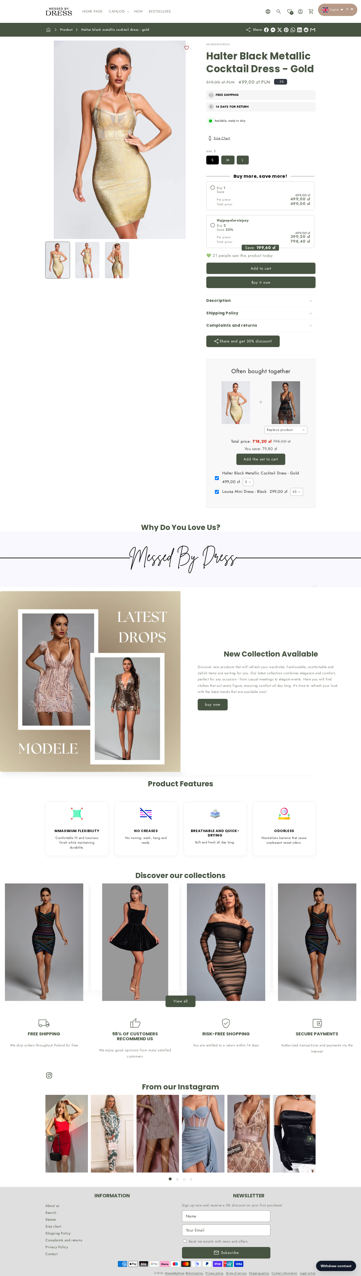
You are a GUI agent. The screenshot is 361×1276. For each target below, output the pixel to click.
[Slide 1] (170, 1179)
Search (50, 1212)
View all (180, 1001)
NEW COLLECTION (132, 981)
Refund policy (194, 1273)
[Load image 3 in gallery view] (117, 260)
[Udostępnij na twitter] (279, 30)
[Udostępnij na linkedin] (299, 30)
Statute (50, 1219)
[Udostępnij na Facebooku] (266, 30)
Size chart (53, 1226)
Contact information (284, 1273)
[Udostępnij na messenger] (273, 30)
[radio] (260, 196)
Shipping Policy (58, 1233)
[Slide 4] (191, 1179)
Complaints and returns (63, 1240)
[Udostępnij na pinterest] (286, 30)
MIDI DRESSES (223, 981)
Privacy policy (214, 1273)
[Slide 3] (184, 1179)
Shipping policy (259, 1273)
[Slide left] (50, 1138)
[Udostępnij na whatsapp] (293, 30)
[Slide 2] (177, 1179)
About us (52, 1205)
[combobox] (285, 430)
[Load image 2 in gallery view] (87, 260)
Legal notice (308, 1273)
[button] (118, 11)
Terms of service (236, 1273)
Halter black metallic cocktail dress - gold (115, 29)
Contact (51, 1253)
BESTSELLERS (41, 981)
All (314, 981)
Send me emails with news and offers (218, 1241)
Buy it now (260, 282)
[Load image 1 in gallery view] (57, 260)
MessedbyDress (174, 1273)
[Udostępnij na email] (306, 30)
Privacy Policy (56, 1247)
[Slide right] (310, 1138)
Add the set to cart (261, 459)
